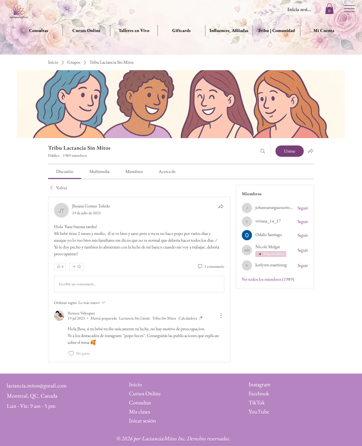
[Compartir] (220, 206)
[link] (64, 171)
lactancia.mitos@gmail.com (37, 385)
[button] (329, 8)
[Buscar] (262, 151)
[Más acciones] (220, 315)
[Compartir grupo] (310, 150)
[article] (139, 279)
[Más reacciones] (76, 266)
